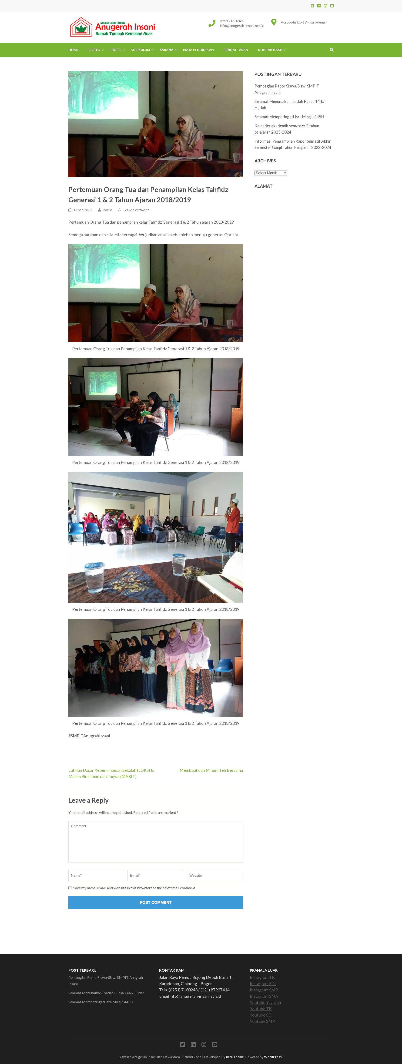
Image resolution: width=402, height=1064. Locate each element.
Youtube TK (261, 1008)
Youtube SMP (262, 1021)
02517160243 (231, 21)
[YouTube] (332, 5)
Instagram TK (262, 977)
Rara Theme (235, 1057)
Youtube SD (260, 1014)
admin (108, 210)
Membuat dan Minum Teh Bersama (211, 770)
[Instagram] (325, 5)
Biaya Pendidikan (198, 50)
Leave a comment (136, 210)
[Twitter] (312, 5)
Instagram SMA (264, 996)
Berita (94, 50)
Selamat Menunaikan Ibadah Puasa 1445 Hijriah (106, 992)
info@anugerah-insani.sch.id (242, 25)
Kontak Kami (270, 50)
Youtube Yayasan (265, 1002)
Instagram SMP (264, 989)
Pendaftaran (236, 50)
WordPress (273, 1057)
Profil (115, 50)
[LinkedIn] (319, 5)
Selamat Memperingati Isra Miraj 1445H (289, 116)
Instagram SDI (263, 983)
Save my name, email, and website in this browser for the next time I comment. (134, 888)
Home (73, 50)
